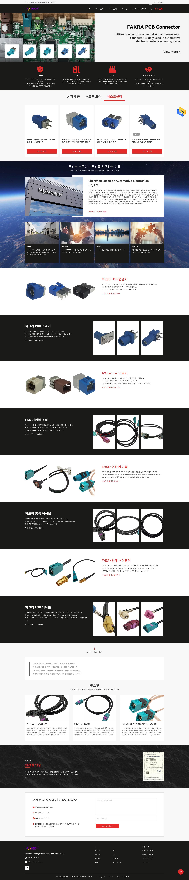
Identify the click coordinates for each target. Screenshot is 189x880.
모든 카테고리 (146, 863)
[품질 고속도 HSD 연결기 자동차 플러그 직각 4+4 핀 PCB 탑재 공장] (84, 291)
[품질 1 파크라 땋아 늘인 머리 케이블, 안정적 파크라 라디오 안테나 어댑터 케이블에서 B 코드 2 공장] (60, 478)
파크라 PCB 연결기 (38, 326)
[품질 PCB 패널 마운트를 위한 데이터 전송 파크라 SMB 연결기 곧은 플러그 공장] (128, 338)
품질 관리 (97, 858)
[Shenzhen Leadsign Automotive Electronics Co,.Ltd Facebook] (154, 2)
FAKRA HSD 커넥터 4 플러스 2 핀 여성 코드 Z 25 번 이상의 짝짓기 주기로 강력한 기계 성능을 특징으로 (112, 141)
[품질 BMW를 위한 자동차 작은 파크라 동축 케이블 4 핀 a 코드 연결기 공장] (104, 525)
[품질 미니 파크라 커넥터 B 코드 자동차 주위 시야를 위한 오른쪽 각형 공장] (36, 385)
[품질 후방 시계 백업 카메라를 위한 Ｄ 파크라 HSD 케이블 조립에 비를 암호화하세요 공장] (128, 619)
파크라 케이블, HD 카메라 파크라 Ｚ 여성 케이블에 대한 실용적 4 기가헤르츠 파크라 (130, 472)
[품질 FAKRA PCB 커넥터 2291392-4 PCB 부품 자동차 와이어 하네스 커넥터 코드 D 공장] (77, 122)
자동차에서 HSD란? (82, 724)
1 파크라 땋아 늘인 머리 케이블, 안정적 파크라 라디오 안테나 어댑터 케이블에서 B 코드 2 (131, 474)
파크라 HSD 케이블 (38, 607)
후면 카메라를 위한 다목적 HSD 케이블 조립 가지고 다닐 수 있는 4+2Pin (49, 425)
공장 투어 (97, 854)
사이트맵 (115, 858)
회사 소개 (97, 850)
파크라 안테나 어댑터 (116, 560)
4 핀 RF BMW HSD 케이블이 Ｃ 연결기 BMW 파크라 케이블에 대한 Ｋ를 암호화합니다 (53, 612)
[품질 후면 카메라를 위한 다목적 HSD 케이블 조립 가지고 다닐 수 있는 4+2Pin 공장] (104, 432)
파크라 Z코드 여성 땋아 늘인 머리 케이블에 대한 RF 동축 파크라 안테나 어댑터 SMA (130, 565)
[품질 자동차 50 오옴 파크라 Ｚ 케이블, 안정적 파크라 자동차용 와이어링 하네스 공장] (128, 525)
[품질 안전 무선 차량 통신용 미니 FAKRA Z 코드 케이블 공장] (152, 525)
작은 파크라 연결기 (115, 373)
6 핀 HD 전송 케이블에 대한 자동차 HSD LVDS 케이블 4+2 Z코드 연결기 (61, 674)
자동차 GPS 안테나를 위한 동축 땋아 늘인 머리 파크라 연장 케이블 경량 (126, 477)
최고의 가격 (41, 151)
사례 (114, 854)
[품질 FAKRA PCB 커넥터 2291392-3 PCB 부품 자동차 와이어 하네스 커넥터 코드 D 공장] (42, 122)
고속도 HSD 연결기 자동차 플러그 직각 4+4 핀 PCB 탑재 (120, 289)
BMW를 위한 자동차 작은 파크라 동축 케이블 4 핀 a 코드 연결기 (46, 519)
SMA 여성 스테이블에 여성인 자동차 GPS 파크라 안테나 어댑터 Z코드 (125, 571)
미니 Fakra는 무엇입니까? (37, 724)
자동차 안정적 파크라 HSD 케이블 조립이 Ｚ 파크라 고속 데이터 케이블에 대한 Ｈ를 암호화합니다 (56, 619)
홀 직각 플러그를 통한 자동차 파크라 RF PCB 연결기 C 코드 (45, 336)
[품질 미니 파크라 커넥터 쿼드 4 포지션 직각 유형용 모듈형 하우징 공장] (147, 122)
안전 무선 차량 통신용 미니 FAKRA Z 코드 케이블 (41, 524)
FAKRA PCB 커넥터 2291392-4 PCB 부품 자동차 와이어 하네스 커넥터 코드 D (76, 141)
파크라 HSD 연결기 (115, 279)
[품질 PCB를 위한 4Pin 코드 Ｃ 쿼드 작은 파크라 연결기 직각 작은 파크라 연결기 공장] (84, 385)
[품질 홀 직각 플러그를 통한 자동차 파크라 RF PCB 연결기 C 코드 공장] (152, 338)
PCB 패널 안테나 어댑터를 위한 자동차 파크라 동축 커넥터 (44, 331)
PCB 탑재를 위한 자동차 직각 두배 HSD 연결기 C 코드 (119, 287)
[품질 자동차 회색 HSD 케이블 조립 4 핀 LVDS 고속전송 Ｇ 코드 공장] (152, 432)
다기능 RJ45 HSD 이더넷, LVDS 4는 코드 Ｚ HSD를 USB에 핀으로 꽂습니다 (62, 664)
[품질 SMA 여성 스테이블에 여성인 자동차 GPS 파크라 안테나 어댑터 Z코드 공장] (84, 572)
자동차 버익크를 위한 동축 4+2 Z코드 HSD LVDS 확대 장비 (56, 670)
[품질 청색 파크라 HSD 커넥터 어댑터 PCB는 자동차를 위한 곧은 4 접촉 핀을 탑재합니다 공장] (36, 291)
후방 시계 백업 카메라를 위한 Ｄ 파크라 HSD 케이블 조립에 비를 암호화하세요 (51, 615)
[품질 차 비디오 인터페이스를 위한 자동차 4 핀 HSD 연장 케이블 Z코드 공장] (128, 432)
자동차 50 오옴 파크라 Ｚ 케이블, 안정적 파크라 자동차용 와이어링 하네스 (50, 521)
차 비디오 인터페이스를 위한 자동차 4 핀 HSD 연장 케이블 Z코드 (46, 427)
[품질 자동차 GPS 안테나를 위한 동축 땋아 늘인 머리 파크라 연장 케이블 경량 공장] (84, 478)
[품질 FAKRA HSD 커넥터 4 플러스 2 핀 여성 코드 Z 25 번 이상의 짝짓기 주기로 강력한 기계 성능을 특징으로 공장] (112, 122)
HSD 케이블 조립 (36, 420)
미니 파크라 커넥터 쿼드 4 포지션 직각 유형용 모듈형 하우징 (147, 140)
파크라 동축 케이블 (38, 513)
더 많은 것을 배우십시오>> (97, 211)
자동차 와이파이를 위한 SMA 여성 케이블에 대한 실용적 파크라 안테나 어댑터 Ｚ (129, 568)
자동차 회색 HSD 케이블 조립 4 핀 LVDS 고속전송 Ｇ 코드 (44, 430)
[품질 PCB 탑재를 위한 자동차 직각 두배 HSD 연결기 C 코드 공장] (60, 291)
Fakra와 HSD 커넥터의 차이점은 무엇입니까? (140, 724)
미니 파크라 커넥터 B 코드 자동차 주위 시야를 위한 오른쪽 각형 (123, 378)
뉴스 (114, 850)
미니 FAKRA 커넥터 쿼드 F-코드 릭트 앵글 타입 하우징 (120, 381)
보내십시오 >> (107, 826)
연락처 (96, 863)
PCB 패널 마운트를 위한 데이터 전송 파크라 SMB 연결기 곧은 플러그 (48, 334)
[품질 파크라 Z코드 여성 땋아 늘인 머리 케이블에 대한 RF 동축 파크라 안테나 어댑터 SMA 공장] (36, 572)
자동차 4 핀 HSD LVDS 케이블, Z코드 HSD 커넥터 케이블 (55, 667)
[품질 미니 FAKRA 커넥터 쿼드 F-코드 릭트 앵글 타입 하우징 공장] (60, 385)
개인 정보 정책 (117, 863)
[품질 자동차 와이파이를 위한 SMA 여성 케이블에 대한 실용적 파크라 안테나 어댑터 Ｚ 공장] (60, 572)
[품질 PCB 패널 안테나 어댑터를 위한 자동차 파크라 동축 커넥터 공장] (104, 338)
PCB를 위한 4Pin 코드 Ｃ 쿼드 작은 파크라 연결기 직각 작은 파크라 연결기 (126, 383)
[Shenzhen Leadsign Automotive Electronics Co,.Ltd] (32, 9)
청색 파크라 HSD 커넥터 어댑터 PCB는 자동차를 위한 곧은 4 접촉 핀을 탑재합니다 (129, 284)
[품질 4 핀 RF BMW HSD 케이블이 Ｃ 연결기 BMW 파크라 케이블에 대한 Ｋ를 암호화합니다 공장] (104, 619)
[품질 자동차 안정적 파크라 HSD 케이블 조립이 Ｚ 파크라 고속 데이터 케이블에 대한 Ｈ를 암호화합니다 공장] (152, 619)
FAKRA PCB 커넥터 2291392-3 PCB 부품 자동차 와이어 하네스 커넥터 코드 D (41, 141)
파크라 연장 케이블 (115, 466)
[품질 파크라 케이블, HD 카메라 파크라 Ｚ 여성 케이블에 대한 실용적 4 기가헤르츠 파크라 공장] (36, 478)
